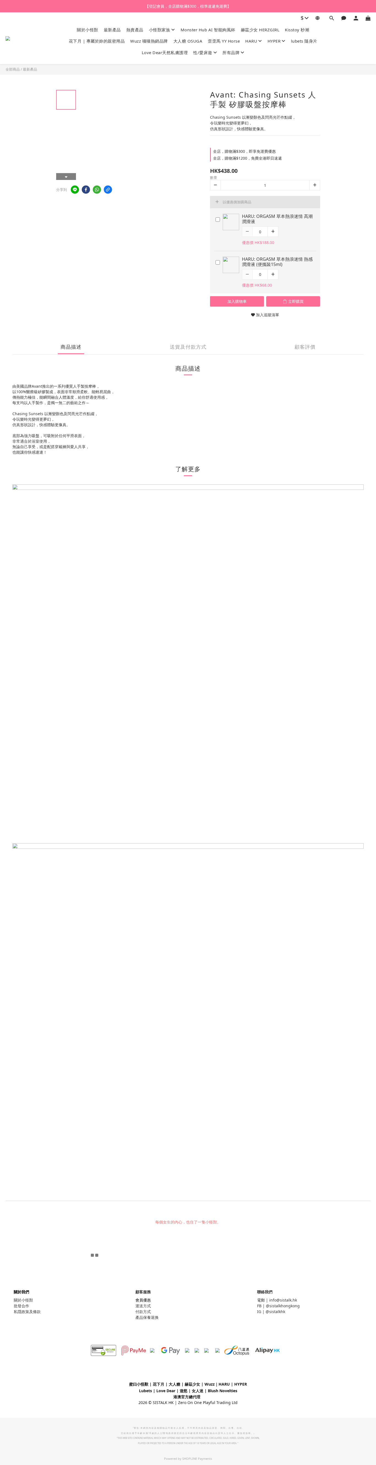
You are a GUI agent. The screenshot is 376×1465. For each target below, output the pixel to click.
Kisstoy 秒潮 (297, 29)
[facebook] (86, 189)
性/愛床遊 (202, 52)
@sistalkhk (275, 1311)
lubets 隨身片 (304, 41)
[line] (75, 189)
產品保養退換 (147, 1317)
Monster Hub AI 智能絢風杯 (208, 29)
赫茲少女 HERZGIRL (260, 29)
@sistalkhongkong (283, 1305)
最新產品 (112, 29)
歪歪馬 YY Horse (224, 41)
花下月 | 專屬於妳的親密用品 (97, 41)
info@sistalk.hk (283, 1300)
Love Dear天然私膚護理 (165, 52)
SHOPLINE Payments (197, 1458)
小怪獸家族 (159, 29)
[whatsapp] (97, 189)
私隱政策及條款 (27, 1311)
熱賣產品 (134, 29)
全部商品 (13, 69)
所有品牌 (230, 52)
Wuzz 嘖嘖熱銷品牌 (149, 41)
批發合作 (21, 1305)
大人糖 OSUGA (188, 41)
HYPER (274, 41)
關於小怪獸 (87, 29)
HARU (251, 41)
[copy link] (108, 189)
